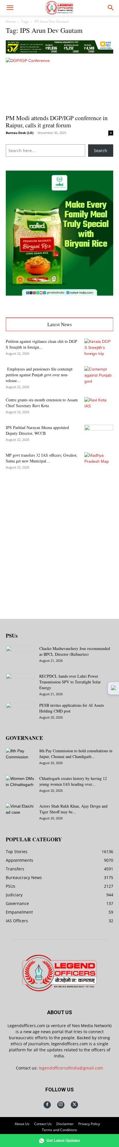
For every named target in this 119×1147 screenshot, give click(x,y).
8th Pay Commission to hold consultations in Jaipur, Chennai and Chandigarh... (75, 753)
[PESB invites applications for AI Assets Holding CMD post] (20, 712)
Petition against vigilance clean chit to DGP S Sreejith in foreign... (41, 344)
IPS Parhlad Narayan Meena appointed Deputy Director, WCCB (37, 430)
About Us (22, 1123)
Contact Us (43, 1123)
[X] (74, 1104)
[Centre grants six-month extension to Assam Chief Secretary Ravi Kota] (98, 407)
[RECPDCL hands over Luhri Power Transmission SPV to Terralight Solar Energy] (20, 683)
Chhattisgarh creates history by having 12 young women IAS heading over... (73, 781)
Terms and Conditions (59, 1129)
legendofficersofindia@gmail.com (71, 1068)
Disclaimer (65, 1123)
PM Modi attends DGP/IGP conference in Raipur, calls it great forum (57, 121)
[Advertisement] (59, 541)
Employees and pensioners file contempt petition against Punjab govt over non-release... (39, 374)
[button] (10, 8)
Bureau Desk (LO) (20, 133)
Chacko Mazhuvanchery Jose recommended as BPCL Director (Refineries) (74, 651)
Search (100, 150)
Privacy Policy (89, 1123)
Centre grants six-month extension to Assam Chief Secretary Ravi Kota (42, 402)
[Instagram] (60, 1104)
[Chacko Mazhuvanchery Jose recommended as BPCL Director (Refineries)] (20, 656)
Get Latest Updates (63, 1140)
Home (11, 21)
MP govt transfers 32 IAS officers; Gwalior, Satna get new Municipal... (41, 458)
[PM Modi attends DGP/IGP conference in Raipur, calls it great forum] (59, 84)
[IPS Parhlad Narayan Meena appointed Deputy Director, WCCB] (98, 435)
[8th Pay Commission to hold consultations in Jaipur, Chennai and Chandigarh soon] (20, 758)
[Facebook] (47, 1104)
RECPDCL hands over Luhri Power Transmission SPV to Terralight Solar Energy (70, 681)
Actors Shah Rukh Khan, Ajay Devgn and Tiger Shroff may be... (73, 809)
